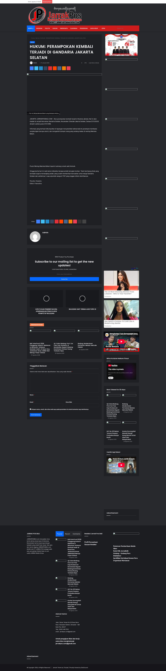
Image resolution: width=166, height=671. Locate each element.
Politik (47, 28)
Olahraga (73, 28)
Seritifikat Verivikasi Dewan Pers (125, 558)
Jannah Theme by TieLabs (60, 667)
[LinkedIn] (41, 68)
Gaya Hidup (94, 28)
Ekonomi (39, 28)
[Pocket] (69, 68)
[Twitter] (36, 68)
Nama (32, 395)
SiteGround (84, 667)
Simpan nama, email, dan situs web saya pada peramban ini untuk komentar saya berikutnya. (60, 409)
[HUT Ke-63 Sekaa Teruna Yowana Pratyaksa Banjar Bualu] (114, 425)
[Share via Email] (80, 221)
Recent (67, 534)
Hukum (55, 28)
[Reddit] (55, 68)
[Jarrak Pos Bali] (55, 15)
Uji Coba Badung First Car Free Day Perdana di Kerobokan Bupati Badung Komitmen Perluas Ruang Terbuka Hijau (63, 347)
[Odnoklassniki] (64, 68)
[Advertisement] (64, 150)
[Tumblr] (45, 68)
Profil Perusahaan (91, 542)
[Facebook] (32, 68)
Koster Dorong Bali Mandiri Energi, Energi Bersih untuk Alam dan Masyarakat (129, 435)
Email (32, 402)
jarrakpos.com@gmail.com (67, 631)
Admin (35, 63)
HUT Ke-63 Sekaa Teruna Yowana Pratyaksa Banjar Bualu (113, 434)
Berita (30, 28)
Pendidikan (84, 28)
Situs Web (69, 402)
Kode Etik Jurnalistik (120, 551)
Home (33, 38)
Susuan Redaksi (90, 544)
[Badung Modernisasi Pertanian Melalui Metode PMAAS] (88, 336)
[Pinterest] (50, 68)
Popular (59, 534)
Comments (76, 534)
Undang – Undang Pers (121, 553)
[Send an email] (37, 63)
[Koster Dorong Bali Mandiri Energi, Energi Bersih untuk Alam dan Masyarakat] (129, 425)
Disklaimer (117, 556)
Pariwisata (64, 28)
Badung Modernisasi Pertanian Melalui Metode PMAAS (87, 345)
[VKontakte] (59, 68)
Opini (103, 28)
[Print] (84, 221)
